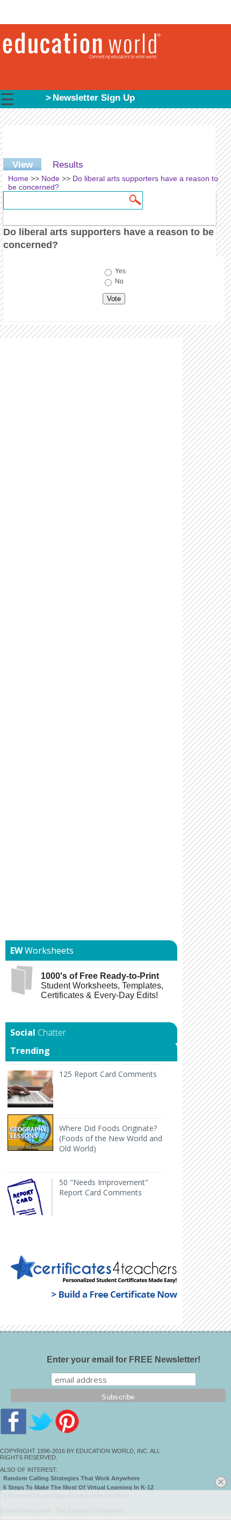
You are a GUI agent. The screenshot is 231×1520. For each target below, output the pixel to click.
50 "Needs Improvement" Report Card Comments (103, 1187)
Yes (120, 271)
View (26, 164)
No (119, 282)
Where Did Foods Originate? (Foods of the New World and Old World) (110, 1138)
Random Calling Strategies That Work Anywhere (71, 1478)
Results (68, 164)
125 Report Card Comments (108, 1074)
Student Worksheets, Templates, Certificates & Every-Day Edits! (102, 985)
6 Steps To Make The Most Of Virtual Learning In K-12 (78, 1487)
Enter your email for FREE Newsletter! (123, 1359)
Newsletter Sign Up (94, 98)
